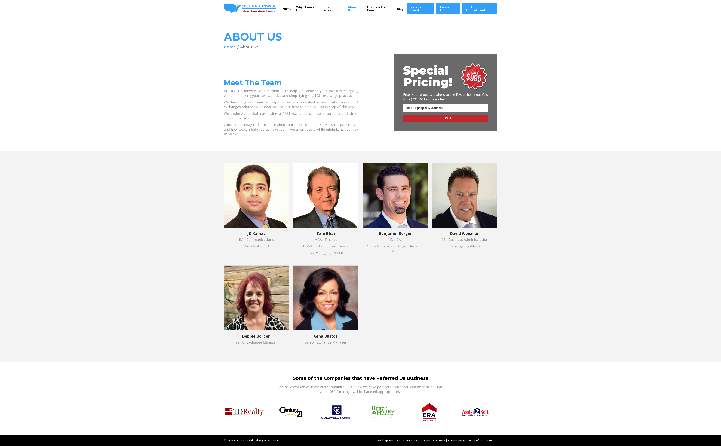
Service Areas (411, 440)
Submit (445, 118)
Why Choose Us (305, 8)
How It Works (328, 8)
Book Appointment (475, 8)
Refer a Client (416, 8)
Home (287, 9)
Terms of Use (476, 440)
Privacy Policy (456, 440)
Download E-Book (376, 8)
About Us (353, 8)
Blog (400, 9)
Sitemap (492, 440)
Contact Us (446, 8)
